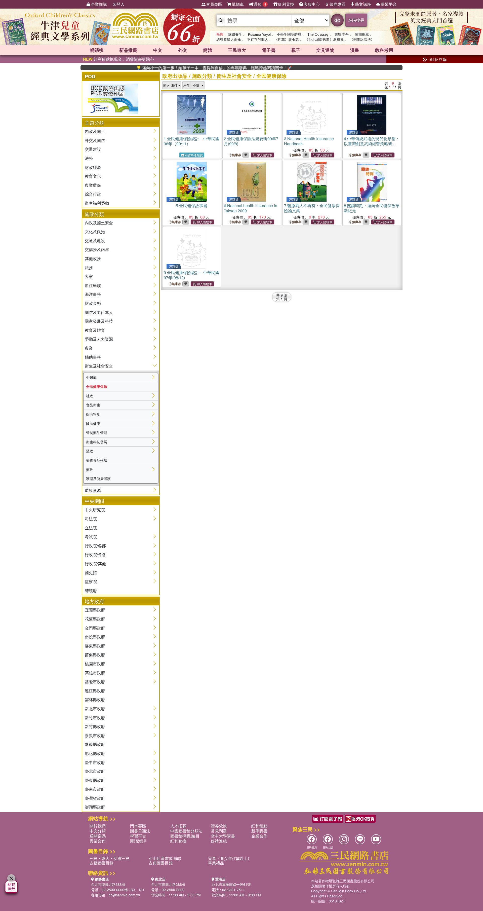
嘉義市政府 (95, 735)
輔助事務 (93, 357)
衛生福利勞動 (97, 203)
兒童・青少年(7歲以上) (228, 858)
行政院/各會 (95, 554)
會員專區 (214, 4)
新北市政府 (95, 708)
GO (337, 20)
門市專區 (138, 826)
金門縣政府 (95, 628)
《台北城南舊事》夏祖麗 (324, 39)
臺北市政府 (95, 771)
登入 (120, 4)
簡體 (207, 50)
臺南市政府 (95, 789)
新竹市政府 (95, 717)
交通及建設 (95, 240)
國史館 (91, 572)
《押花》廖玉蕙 (286, 39)
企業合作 (259, 836)
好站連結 (219, 841)
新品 (128, 50)
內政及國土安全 (99, 223)
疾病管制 (93, 414)
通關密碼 (98, 836)
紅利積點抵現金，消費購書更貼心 (118, 59)
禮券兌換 (219, 826)
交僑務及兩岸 (97, 249)
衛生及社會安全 (99, 366)
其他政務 (93, 258)
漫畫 (354, 50)
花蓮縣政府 (95, 619)
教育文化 (93, 176)
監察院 (91, 581)
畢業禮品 (216, 863)
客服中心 (312, 4)
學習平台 (389, 4)
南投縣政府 (95, 637)
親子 (295, 50)
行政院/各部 (95, 546)
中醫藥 (91, 377)
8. (371, 208)
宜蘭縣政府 (95, 610)
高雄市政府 (95, 673)
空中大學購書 (223, 836)
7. (312, 208)
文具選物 (325, 50)
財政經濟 (93, 167)
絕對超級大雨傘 (228, 39)
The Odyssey (318, 34)
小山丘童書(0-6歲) (165, 858)
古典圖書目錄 (161, 863)
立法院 (91, 528)
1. (191, 141)
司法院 (91, 519)
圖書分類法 (140, 831)
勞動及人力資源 (99, 339)
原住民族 (93, 285)
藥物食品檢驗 (96, 460)
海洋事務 (93, 294)
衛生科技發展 (96, 441)
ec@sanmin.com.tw (124, 894)
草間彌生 (235, 34)
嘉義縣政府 (95, 744)
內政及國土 (95, 131)
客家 (89, 276)
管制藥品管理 (96, 432)
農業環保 (93, 185)
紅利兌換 (286, 4)
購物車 (238, 4)
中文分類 (98, 831)
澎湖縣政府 (95, 807)
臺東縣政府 (95, 780)
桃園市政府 (95, 664)
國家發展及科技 (99, 321)
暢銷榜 (96, 50)
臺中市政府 (95, 762)
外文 (182, 50)
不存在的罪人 (257, 39)
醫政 (89, 450)
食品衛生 (93, 404)
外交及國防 (95, 140)
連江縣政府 (95, 691)
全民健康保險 (96, 386)
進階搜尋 (356, 20)
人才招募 (178, 826)
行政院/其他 (95, 563)
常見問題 (219, 831)
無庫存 (236, 155)
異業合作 (98, 841)
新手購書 (259, 831)
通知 (259, 4)
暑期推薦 (362, 34)
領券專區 (337, 4)
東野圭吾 (342, 34)
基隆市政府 (95, 681)
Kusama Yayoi (259, 34)
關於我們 (98, 826)
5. (191, 205)
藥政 (89, 469)
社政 (89, 395)
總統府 (91, 590)
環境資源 (93, 490)
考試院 (91, 536)
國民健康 (93, 423)
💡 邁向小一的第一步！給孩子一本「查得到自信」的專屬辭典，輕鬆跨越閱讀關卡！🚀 (192, 67)
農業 (89, 348)
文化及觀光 (95, 231)
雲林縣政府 (95, 699)
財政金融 (93, 303)
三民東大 (237, 50)
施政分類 (202, 75)
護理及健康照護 (98, 478)
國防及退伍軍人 (99, 312)
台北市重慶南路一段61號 (231, 884)
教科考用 (384, 50)
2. (251, 141)
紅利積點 (259, 826)
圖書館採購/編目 (184, 836)
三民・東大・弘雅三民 (109, 858)
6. (250, 208)
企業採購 (99, 4)
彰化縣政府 (95, 753)
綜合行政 (93, 194)
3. (309, 141)
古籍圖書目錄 (101, 863)
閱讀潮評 (138, 841)
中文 (157, 50)
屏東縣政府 (95, 646)
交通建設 (93, 149)
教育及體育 (95, 330)
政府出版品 (174, 75)
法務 (89, 158)
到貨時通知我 (194, 155)
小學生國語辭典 (289, 34)
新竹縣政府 (95, 726)
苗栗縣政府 (95, 655)
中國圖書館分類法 (186, 831)
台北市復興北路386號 (108, 884)
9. (191, 275)
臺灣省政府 (95, 798)
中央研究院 (95, 510)
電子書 (268, 50)
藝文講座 (363, 4)
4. (371, 144)
